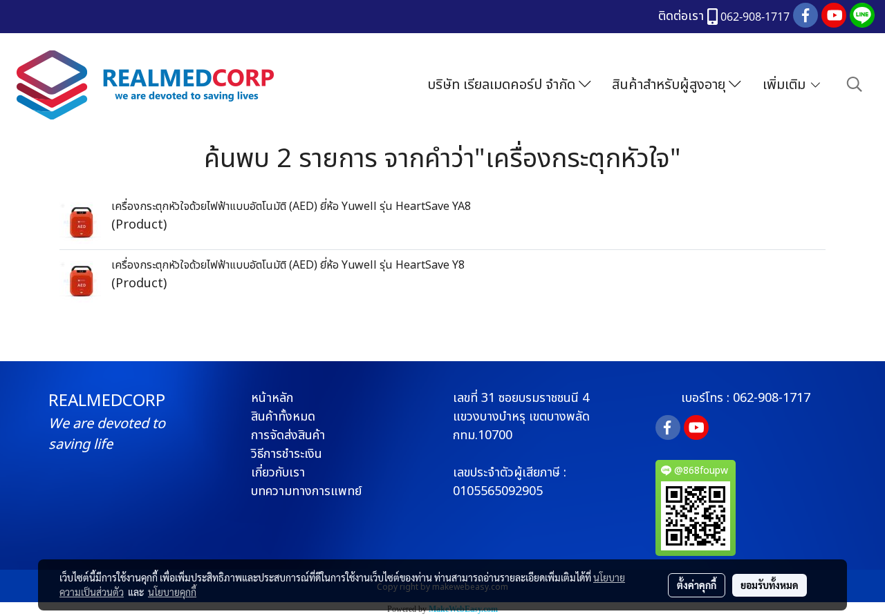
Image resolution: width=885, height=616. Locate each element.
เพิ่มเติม (786, 85)
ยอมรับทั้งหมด (769, 585)
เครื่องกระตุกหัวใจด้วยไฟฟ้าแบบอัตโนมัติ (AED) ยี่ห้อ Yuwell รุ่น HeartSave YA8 (291, 206)
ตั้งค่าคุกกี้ (696, 585)
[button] (854, 84)
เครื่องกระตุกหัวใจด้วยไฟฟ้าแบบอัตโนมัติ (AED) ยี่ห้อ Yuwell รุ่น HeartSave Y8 (288, 265)
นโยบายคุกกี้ (172, 592)
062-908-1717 (771, 398)
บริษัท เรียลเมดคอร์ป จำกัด (503, 85)
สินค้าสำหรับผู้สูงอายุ (670, 85)
